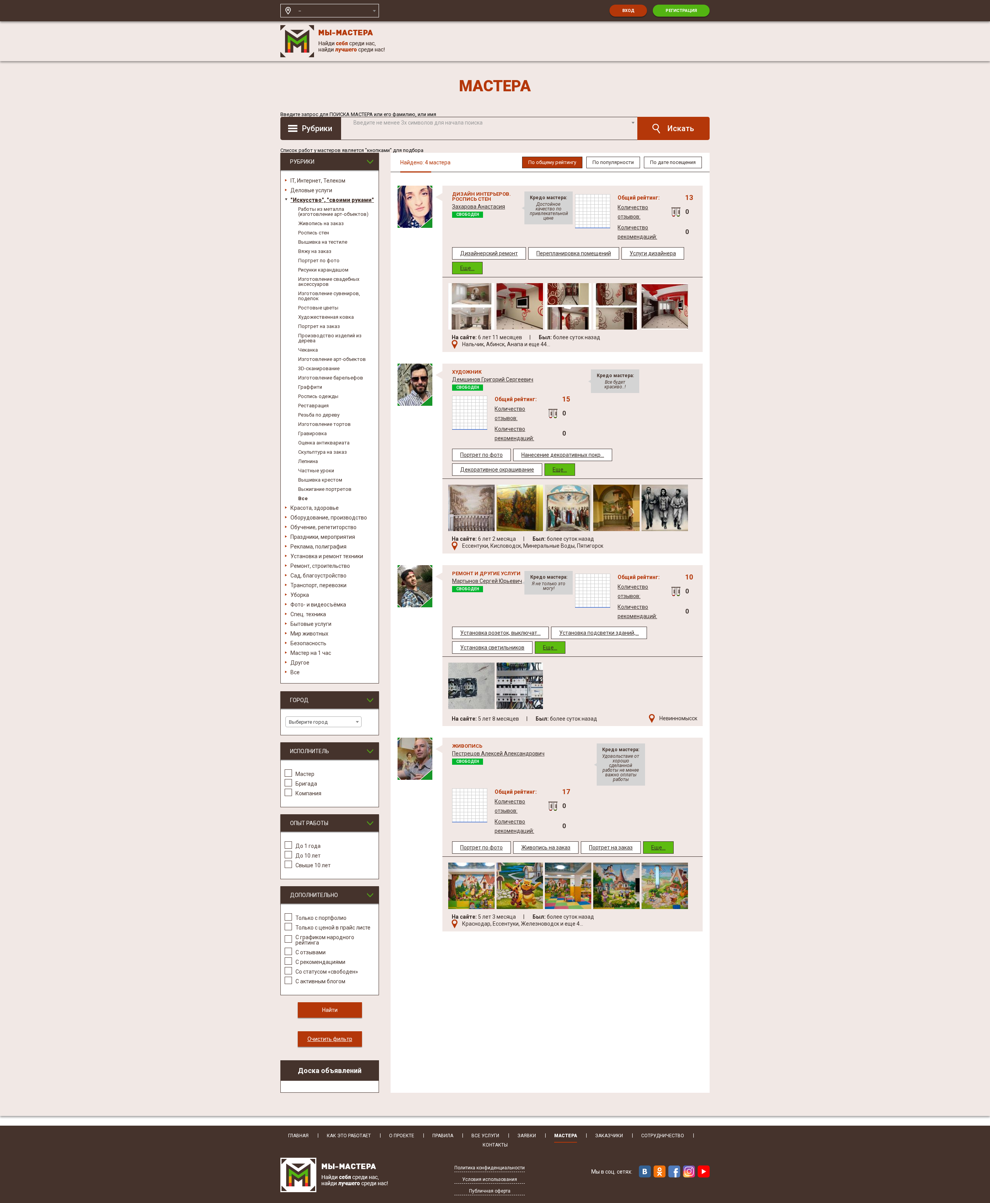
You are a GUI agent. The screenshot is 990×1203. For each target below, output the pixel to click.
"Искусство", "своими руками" (332, 200)
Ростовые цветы (318, 307)
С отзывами (310, 952)
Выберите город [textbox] (308, 722)
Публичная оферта (489, 1191)
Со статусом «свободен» (326, 971)
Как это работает (349, 1135)
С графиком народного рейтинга (324, 939)
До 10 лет (308, 855)
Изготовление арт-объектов (332, 359)
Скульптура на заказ (322, 452)
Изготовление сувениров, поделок (329, 296)
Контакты (495, 1145)
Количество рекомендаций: (637, 232)
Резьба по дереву (319, 414)
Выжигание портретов (325, 489)
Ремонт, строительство (320, 566)
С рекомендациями (320, 962)
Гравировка (312, 433)
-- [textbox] (300, 11)
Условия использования (489, 1179)
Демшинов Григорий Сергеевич (492, 379)
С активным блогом (320, 981)
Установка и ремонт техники (326, 556)
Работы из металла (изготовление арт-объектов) (333, 212)
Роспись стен (313, 232)
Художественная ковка (326, 317)
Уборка (299, 595)
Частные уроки (316, 470)
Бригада (306, 783)
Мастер (304, 774)
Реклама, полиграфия (318, 546)
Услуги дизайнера (653, 253)
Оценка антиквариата (324, 442)
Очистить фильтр (329, 1039)
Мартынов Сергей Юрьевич (487, 581)
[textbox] (493, 122)
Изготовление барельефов (330, 377)
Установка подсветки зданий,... (599, 633)
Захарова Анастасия (478, 206)
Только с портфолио (320, 918)
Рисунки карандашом (323, 269)
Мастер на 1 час (310, 653)
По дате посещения (673, 162)
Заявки (526, 1135)
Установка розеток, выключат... (500, 633)
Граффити (310, 387)
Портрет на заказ (319, 326)
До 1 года (308, 846)
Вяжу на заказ (314, 251)
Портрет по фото (319, 260)
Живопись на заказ (321, 223)
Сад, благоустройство (318, 575)
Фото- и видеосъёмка (318, 604)
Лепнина (308, 461)
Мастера (565, 1135)
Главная (298, 1135)
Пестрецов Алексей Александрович (498, 753)
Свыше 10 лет (313, 865)
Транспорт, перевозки (318, 585)
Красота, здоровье (314, 508)
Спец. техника (308, 614)
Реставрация (313, 405)
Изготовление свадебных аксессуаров (328, 282)
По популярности (613, 162)
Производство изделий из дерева (330, 338)
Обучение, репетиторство (323, 527)
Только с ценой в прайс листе (332, 927)
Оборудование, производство (328, 517)
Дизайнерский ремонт (489, 253)
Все (303, 498)
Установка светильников (492, 647)
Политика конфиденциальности (489, 1168)
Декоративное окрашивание (497, 470)
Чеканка (308, 349)
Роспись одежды (318, 396)
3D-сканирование (319, 368)
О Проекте (401, 1135)
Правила (442, 1135)
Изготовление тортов (324, 424)
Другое (299, 662)
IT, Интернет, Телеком (317, 180)
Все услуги (485, 1135)
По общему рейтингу (552, 162)
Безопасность (308, 643)
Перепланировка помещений (573, 253)
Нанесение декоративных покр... (562, 455)
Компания (308, 793)
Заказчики (609, 1135)
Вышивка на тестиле (322, 241)
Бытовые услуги (310, 624)
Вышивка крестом (320, 479)
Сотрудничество (662, 1135)
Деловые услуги (311, 190)
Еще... (467, 268)
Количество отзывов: (633, 212)
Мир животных (309, 633)
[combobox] (337, 10)
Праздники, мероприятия (322, 537)
